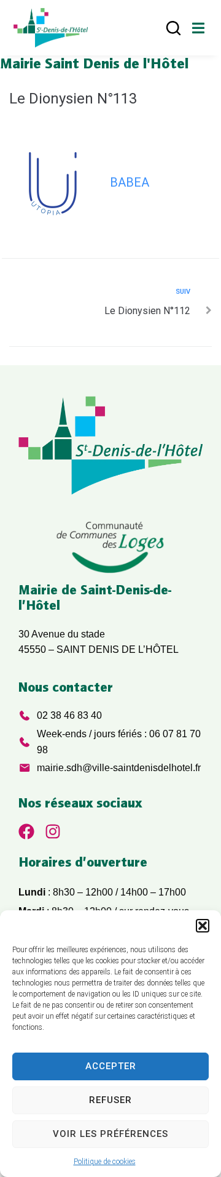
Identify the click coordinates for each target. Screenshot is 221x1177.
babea (129, 182)
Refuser (110, 1100)
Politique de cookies (105, 1161)
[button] (202, 926)
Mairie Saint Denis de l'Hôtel (94, 63)
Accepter (110, 1066)
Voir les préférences (110, 1133)
